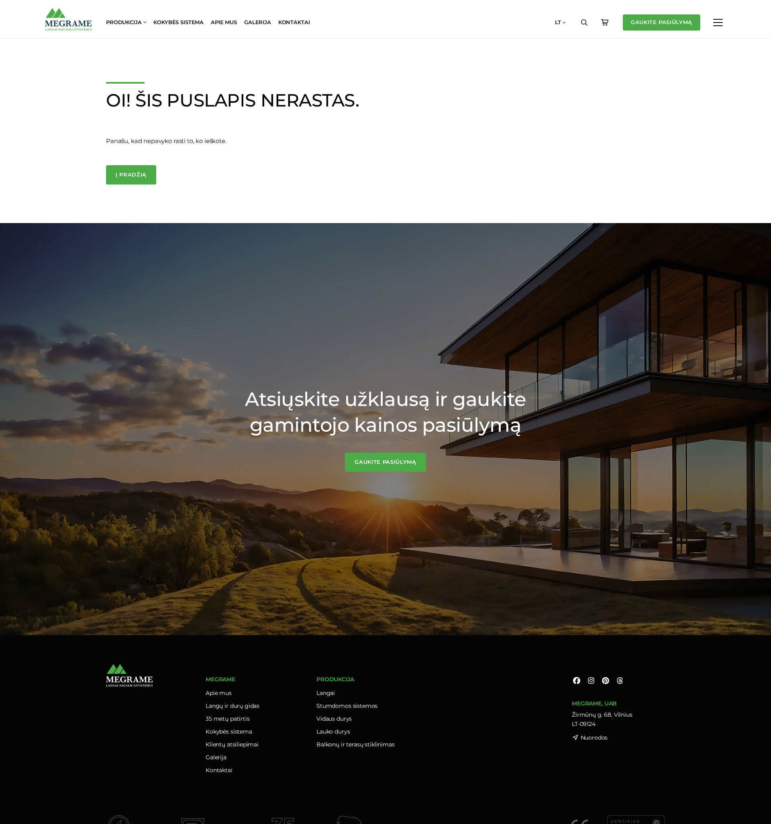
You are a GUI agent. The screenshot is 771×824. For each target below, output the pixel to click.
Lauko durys (333, 731)
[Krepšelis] (605, 22)
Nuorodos (594, 737)
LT (558, 22)
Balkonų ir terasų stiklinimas (355, 744)
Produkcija (124, 22)
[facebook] (576, 680)
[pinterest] (605, 680)
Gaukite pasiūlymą (661, 22)
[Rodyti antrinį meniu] (718, 22)
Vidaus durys (334, 718)
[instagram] (591, 680)
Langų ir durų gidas (232, 705)
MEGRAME (220, 679)
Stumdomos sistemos (346, 705)
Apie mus (224, 22)
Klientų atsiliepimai (232, 744)
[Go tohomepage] (68, 19)
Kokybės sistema (178, 22)
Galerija (257, 22)
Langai (325, 693)
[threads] (620, 680)
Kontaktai (294, 22)
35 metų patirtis (228, 718)
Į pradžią (131, 174)
